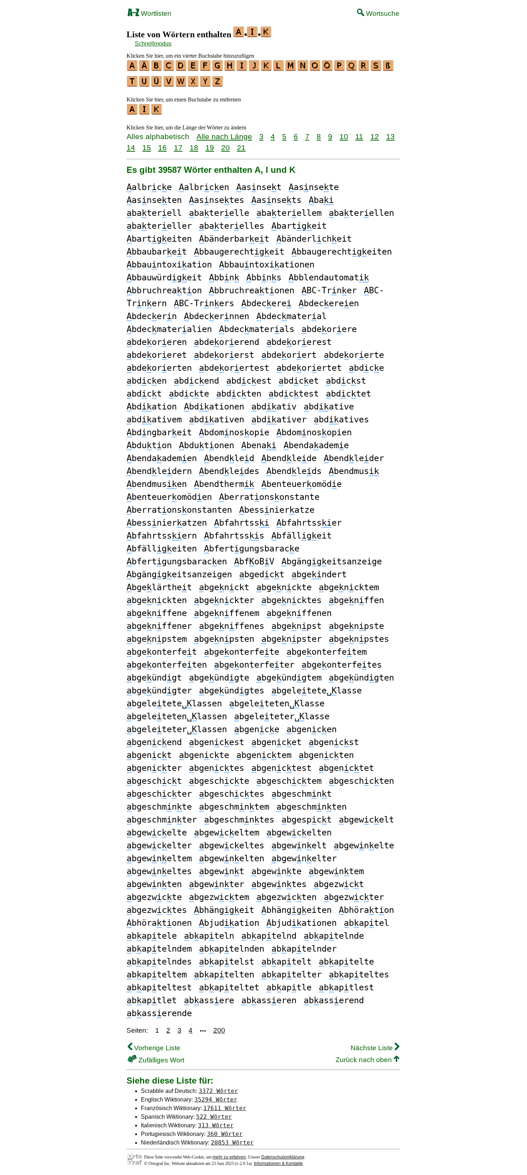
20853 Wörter (232, 1142)
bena (258, 445)
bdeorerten (159, 368)
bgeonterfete (241, 652)
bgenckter (224, 600)
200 (219, 1030)
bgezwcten (286, 897)
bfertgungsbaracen (177, 561)
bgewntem (336, 871)
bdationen (214, 407)
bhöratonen (159, 923)
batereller (159, 226)
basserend (334, 1000)
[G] (218, 68)
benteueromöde (301, 484)
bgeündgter (159, 691)
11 (359, 136)
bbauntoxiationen (266, 265)
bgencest (216, 742)
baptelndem (159, 949)
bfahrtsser (309, 523)
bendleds (294, 471)
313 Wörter (216, 1125)
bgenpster (291, 639)
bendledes (229, 471)
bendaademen (162, 458)
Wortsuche (381, 13)
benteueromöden (169, 497)
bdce (366, 368)
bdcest (248, 381)
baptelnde (334, 936)
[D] (181, 68)
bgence (256, 729)
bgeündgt (154, 678)
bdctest (294, 394)
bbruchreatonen (251, 290)
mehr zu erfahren (229, 1157)
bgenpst (296, 626)
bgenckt (224, 587)
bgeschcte (219, 781)
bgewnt (221, 871)
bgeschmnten (311, 807)
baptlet (152, 1000)
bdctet (348, 394)
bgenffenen (299, 613)
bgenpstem (157, 639)
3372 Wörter (218, 1091)
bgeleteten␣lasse (276, 703)
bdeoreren (157, 342)
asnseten (154, 200)
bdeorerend (226, 342)
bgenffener (159, 626)
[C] (169, 68)
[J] (254, 68)
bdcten (238, 394)
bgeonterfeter (254, 665)
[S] (376, 68)
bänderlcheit (314, 239)
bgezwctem (219, 897)
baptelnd (268, 936)
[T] (133, 84)
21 (241, 147)
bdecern (152, 316)
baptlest (346, 987)
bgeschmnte (159, 807)
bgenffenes (231, 626)
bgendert (319, 574)
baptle (289, 987)
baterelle (219, 213)
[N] (303, 68)
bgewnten (154, 884)
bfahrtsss (234, 536)
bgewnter (216, 884)
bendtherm (224, 484)
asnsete (314, 187)
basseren (268, 1000)
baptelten (224, 975)
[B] (157, 68)
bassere (209, 1000)
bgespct (306, 820)
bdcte (189, 394)
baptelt (286, 962)
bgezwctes (157, 910)
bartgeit (299, 226)
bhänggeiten (296, 910)
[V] (169, 84)
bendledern (159, 471)
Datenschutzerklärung (282, 1157)
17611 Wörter (224, 1108)
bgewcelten (299, 833)
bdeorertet (309, 368)
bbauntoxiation (169, 265)
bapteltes (359, 975)
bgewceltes (231, 845)
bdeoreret (157, 355)
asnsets (276, 200)
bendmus (354, 471)
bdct (144, 394)
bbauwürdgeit (164, 278)
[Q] (352, 68)
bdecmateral (291, 316)
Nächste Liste (373, 1048)
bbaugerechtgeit (239, 252)
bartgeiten (159, 239)
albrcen (204, 187)
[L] (279, 68)
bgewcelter (159, 845)
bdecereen (329, 303)
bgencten (326, 755)
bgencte (204, 755)
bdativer (279, 419)
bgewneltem (159, 858)
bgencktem (349, 587)
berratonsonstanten (179, 510)
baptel (366, 923)
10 (344, 136)
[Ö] (328, 68)
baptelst (226, 962)
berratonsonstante (269, 497)
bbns (263, 278)
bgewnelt (299, 845)
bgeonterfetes (342, 665)
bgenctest (281, 768)
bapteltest (159, 987)
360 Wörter (225, 1134)
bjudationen (301, 923)
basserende (159, 1013)
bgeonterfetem (326, 652)
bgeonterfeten (167, 665)
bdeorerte (354, 355)
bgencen (311, 729)
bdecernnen (216, 316)
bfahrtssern (162, 536)
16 (162, 147)
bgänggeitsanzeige (331, 561)
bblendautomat (329, 278)
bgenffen (356, 600)
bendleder (354, 458)
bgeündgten (361, 678)
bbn (224, 278)
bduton (149, 445)
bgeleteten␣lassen (177, 716)
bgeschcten (361, 781)
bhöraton (366, 910)
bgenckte (284, 587)
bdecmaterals (256, 329)
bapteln (209, 936)
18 (194, 147)
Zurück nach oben (365, 1059)
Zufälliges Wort (160, 1060)
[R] (364, 68)
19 (209, 147)
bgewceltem (226, 833)
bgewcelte (157, 833)
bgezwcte (154, 897)
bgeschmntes (239, 820)
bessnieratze (276, 510)
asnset (258, 187)
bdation (152, 407)
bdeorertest (234, 368)
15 (146, 147)
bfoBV (254, 561)
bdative (329, 407)
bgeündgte (219, 678)
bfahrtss (241, 523)
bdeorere (329, 329)
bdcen (147, 381)
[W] (181, 84)
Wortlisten (155, 13)
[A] (133, 68)
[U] (145, 84)
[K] (267, 68)
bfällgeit (301, 536)
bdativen (216, 419)
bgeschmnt (301, 794)
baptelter (291, 975)
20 (225, 147)
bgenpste (356, 626)
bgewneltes (159, 871)
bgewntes (279, 884)
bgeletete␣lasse (316, 691)
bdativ (273, 407)
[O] (315, 68)
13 (390, 136)
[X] (193, 84)
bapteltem (157, 975)
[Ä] (145, 68)
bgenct (149, 755)
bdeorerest (299, 342)
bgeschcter (159, 794)
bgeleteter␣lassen (177, 729)
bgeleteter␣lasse (281, 716)
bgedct (261, 574)
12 (374, 136)
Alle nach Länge (224, 136)
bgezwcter (354, 897)
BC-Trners (204, 303)
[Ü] (157, 84)
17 (178, 147)
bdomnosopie (234, 432)
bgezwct (339, 884)
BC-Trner (329, 290)
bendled (229, 458)
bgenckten (157, 600)
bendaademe (316, 445)
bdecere (266, 303)
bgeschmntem (234, 807)
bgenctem (263, 755)
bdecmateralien (169, 329)
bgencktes (291, 600)
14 (131, 147)
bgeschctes (231, 794)
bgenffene (157, 613)
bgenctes (216, 768)
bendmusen (157, 484)
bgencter (154, 768)
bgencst (334, 742)
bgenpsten (224, 639)
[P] (340, 68)
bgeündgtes (231, 691)
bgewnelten (231, 858)
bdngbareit (159, 432)
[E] (193, 68)
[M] (291, 68)
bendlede (289, 458)
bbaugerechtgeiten (341, 252)
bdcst (346, 381)
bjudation (229, 923)
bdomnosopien (314, 432)
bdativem (154, 419)
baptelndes (159, 962)
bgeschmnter (162, 820)
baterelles (231, 226)
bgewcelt (366, 820)
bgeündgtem (289, 678)
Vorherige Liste (156, 1048)
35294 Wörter (215, 1099)
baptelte (346, 962)
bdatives (341, 419)
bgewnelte (364, 845)
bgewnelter (304, 858)
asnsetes (216, 200)
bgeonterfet (162, 652)
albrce (149, 187)
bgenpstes (359, 639)
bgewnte (276, 871)
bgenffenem (226, 613)
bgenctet (346, 768)
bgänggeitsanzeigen (179, 574)
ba (321, 200)
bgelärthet (159, 587)
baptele (152, 936)
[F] (206, 68)
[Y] (206, 84)
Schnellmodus (153, 44)
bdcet (299, 381)
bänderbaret (234, 239)
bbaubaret (157, 252)
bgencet (276, 742)
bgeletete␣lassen (174, 703)
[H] (230, 68)
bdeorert (289, 355)
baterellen (361, 213)
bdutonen (206, 445)
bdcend (196, 381)
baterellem (289, 213)
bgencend (154, 742)
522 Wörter (214, 1116)
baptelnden (231, 949)
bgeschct (154, 781)
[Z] (218, 84)
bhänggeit (224, 910)
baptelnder (304, 949)
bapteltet (229, 987)
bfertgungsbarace (251, 549)
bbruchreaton (164, 290)
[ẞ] (389, 68)
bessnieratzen (167, 523)
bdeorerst (224, 355)
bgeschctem (289, 781)
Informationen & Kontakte (278, 1163)
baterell (154, 213)
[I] (242, 68)
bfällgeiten (162, 549)
